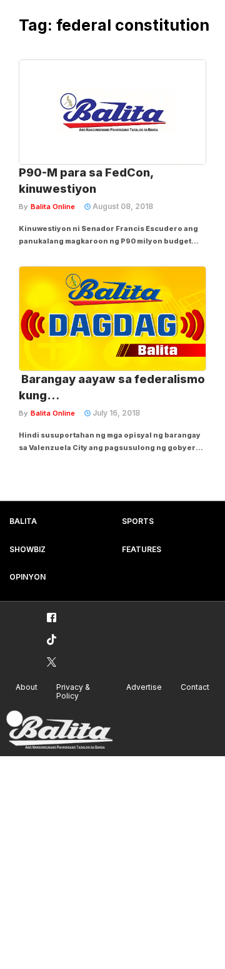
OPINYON (27, 577)
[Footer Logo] (59, 730)
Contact (195, 687)
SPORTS (138, 521)
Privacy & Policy (73, 691)
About (27, 687)
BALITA (23, 521)
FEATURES (141, 549)
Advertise (144, 687)
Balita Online (53, 206)
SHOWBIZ (27, 549)
